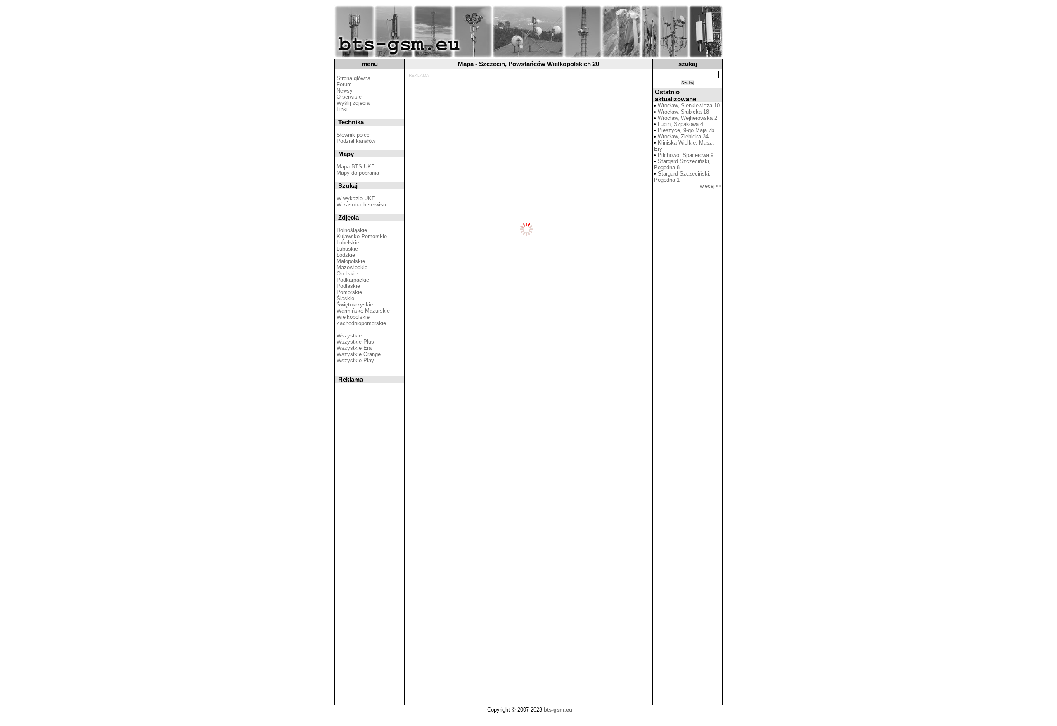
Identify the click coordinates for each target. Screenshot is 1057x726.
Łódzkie (346, 255)
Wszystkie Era (354, 348)
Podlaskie (348, 286)
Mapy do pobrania (358, 173)
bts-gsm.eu (558, 710)
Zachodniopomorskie (361, 323)
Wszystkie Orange (359, 354)
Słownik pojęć (353, 135)
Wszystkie (349, 335)
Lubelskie (348, 243)
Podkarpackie (353, 280)
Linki (342, 109)
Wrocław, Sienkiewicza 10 (689, 105)
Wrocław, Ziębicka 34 (683, 136)
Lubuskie (347, 249)
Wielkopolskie (353, 317)
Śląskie (345, 298)
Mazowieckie (352, 267)
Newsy (345, 91)
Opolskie (347, 273)
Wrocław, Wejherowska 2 (687, 118)
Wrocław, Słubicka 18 (683, 112)
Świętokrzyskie (355, 304)
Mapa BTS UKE (356, 167)
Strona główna (353, 78)
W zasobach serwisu (361, 205)
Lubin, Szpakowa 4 (680, 124)
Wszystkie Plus (355, 342)
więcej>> (710, 186)
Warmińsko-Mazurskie (363, 311)
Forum (344, 84)
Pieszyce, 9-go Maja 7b (686, 130)
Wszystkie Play (355, 360)
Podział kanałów (356, 141)
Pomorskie (349, 292)
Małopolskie (351, 261)
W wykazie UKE (356, 198)
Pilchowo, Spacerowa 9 (685, 155)
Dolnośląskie (352, 230)
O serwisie (349, 97)
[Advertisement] (527, 96)
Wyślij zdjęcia (353, 103)
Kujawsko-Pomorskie (362, 236)
